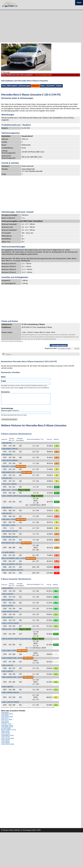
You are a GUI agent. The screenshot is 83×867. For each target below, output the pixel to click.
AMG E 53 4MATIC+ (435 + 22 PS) (13, 558)
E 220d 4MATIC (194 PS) (10, 612)
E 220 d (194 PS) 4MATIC (10, 623)
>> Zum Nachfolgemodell (42, 75)
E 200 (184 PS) (6, 443)
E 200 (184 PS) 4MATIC (9, 460)
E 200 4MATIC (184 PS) (9, 449)
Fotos (4, 86)
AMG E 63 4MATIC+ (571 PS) (11, 564)
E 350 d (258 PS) (7, 671)
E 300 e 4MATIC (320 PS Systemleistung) (15, 496)
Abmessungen (24, 86)
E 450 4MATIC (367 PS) (9, 537)
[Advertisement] (41, 26)
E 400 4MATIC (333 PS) (9, 531)
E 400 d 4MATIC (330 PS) (10, 693)
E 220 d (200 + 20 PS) (9, 651)
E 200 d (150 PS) (7, 594)
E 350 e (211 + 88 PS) (8, 484)
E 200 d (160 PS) (7, 600)
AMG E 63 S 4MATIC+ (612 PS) (12, 570)
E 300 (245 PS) (6, 508)
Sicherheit (50, 86)
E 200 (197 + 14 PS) (8, 466)
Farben (59, 86)
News (42, 86)
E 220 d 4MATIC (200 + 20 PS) (11, 658)
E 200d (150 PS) (7, 588)
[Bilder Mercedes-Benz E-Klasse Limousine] (26, 70)
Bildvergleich (12, 86)
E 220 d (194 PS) (7, 606)
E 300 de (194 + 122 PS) (9, 629)
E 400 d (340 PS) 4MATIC (10, 702)
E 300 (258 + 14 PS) (8, 519)
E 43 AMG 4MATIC (7, 552)
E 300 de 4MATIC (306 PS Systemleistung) (16, 639)
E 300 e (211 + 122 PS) (9, 490)
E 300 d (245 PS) (7, 665)
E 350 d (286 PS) (7, 687)
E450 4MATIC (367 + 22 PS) (11, 543)
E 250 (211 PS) (6, 478)
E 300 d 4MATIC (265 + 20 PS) (11, 677)
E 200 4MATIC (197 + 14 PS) (11, 472)
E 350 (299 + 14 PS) (8, 525)
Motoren (35, 86)
